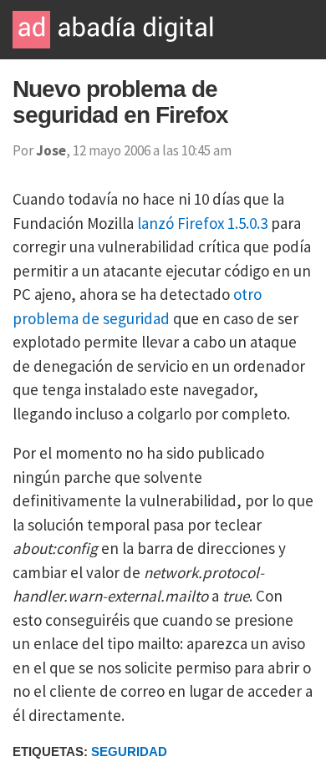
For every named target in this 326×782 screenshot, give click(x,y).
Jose (51, 150)
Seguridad (129, 751)
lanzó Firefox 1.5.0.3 (202, 223)
